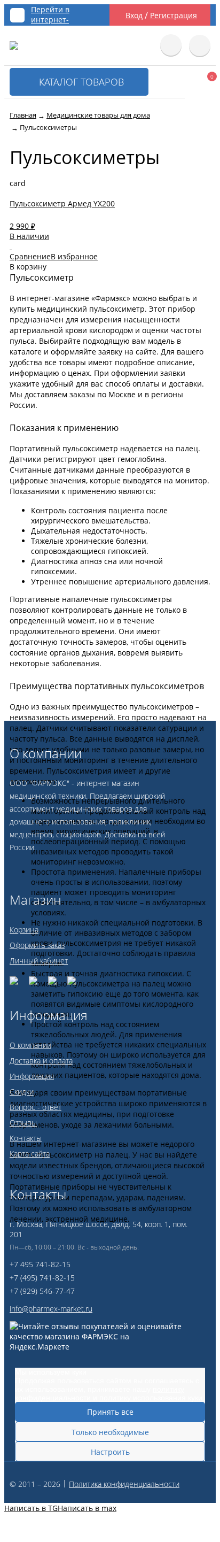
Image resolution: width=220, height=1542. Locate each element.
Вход (134, 15)
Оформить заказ (37, 945)
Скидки (22, 1091)
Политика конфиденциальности (124, 1484)
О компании (30, 1045)
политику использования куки (150, 1397)
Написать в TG (31, 1508)
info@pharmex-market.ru (51, 1309)
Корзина (24, 929)
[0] (197, 83)
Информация (32, 1076)
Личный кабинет (39, 960)
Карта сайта (30, 1153)
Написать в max (87, 1508)
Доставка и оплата (41, 1060)
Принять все (110, 1412)
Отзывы (23, 1122)
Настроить (110, 1452)
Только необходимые (110, 1432)
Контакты (26, 1138)
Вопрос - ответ (35, 1107)
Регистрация (173, 15)
